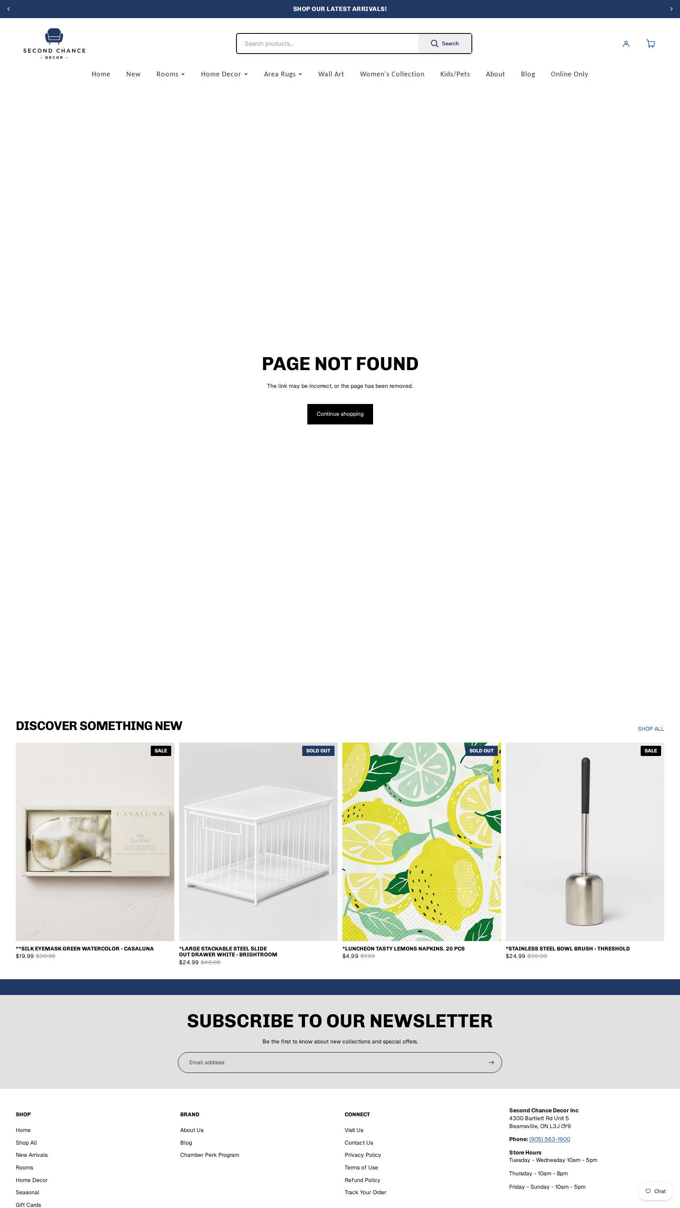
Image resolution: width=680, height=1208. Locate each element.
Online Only (569, 74)
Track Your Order (365, 1192)
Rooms (168, 74)
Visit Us (354, 1130)
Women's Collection (392, 74)
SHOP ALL (651, 728)
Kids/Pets (455, 74)
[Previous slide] (8, 9)
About (495, 74)
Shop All (26, 1142)
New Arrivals (32, 1154)
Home (101, 74)
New (133, 74)
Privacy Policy (363, 1154)
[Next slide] (671, 9)
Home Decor (221, 74)
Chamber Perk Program (209, 1154)
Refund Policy (363, 1180)
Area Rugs (280, 74)
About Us (191, 1130)
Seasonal (27, 1192)
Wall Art (331, 74)
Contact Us (359, 1142)
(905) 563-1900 (549, 1139)
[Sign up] (491, 1063)
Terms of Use (361, 1167)
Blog (528, 74)
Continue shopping (340, 413)
